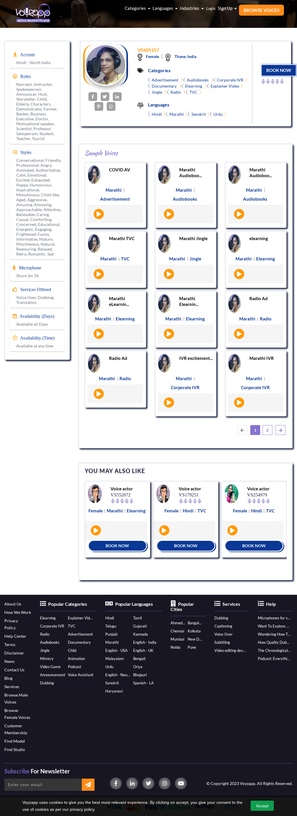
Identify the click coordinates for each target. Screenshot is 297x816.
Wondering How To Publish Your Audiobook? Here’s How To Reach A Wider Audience (274, 634)
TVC (71, 626)
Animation (76, 658)
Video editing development (230, 650)
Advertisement (80, 634)
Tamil (137, 618)
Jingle (45, 650)
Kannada (140, 634)
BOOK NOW (278, 70)
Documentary (79, 642)
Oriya (137, 666)
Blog (8, 678)
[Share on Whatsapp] (111, 106)
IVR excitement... (196, 358)
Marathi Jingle (193, 238)
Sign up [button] (225, 8)
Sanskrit (112, 683)
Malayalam (114, 658)
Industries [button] (190, 8)
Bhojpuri (140, 674)
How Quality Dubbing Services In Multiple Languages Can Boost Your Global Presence (274, 642)
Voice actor (122, 488)
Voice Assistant (80, 674)
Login (210, 8)
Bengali (139, 658)
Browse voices (261, 10)
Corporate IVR (52, 626)
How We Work (17, 612)
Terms (9, 644)
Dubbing (47, 683)
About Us (12, 603)
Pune (192, 647)
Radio (44, 634)
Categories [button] (136, 8)
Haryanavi (114, 691)
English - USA (116, 650)
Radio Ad (258, 298)
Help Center (15, 636)
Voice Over (223, 634)
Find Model (14, 741)
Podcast (74, 666)
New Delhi (195, 639)
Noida (175, 647)
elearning (258, 238)
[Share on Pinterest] (99, 106)
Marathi (112, 642)
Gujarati (140, 626)
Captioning (223, 626)
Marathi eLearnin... (119, 301)
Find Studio (14, 749)
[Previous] (242, 430)
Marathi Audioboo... (190, 172)
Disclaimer (14, 652)
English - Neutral (118, 674)
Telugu (110, 626)
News (9, 661)
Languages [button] (163, 8)
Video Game (50, 666)
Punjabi (111, 634)
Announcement (52, 674)
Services (11, 686)
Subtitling (222, 642)
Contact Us (14, 669)
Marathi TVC (122, 238)
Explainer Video (81, 618)
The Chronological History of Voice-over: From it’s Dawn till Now (274, 650)
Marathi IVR (261, 358)
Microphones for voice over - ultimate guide (274, 618)
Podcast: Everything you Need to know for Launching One (274, 658)
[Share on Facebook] (92, 96)
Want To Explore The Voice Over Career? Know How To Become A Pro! (274, 626)
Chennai (177, 631)
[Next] (280, 430)
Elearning (48, 618)
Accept (262, 806)
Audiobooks (49, 642)
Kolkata (194, 631)
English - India (144, 642)
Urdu (109, 666)
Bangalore (195, 623)
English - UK (143, 650)
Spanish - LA (143, 683)
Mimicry (47, 658)
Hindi (109, 618)
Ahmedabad (178, 623)
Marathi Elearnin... (188, 301)
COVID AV (119, 169)
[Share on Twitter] (105, 96)
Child (72, 650)
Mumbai (177, 639)
